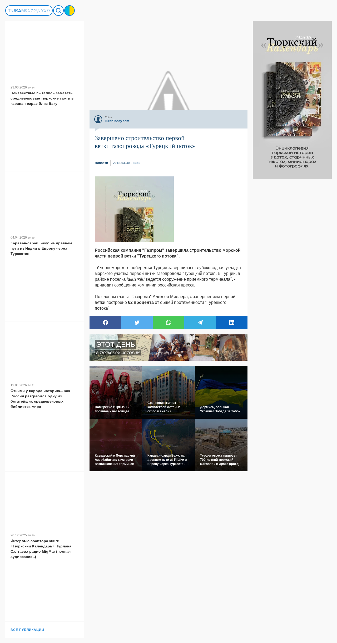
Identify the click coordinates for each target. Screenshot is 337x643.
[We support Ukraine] (69, 10)
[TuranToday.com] (29, 10)
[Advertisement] (292, 258)
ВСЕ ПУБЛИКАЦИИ (27, 630)
